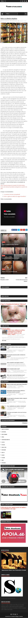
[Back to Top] (17, 614)
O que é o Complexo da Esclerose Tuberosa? (10, 244)
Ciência (3, 437)
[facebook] (21, 1)
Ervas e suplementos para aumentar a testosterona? (16, 406)
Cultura (3, 442)
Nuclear (3, 455)
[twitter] (24, 1)
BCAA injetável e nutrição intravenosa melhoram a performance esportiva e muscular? (16, 391)
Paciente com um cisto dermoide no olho (9, 271)
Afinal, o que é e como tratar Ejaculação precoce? (16, 375)
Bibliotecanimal (4, 434)
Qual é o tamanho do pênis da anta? (13, 369)
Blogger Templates (19, 616)
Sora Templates (12, 616)
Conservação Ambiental (6, 439)
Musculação (4, 449)
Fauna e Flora (4, 447)
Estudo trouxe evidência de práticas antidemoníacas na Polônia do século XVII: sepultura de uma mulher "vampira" (16, 332)
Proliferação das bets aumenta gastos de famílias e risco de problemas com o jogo (13, 508)
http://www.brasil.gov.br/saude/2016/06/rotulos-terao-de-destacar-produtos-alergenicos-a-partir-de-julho (14, 187)
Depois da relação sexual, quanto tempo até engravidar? (17, 384)
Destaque (3, 444)
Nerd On (3, 452)
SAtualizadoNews (6, 329)
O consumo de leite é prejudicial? (12, 194)
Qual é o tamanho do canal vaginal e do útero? (15, 362)
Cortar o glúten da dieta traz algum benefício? (14, 196)
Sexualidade (4, 462)
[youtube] (26, 1)
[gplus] (23, 1)
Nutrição (21, 21)
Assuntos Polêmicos (5, 429)
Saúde (24, 21)
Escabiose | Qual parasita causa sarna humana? (11, 258)
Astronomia (4, 431)
